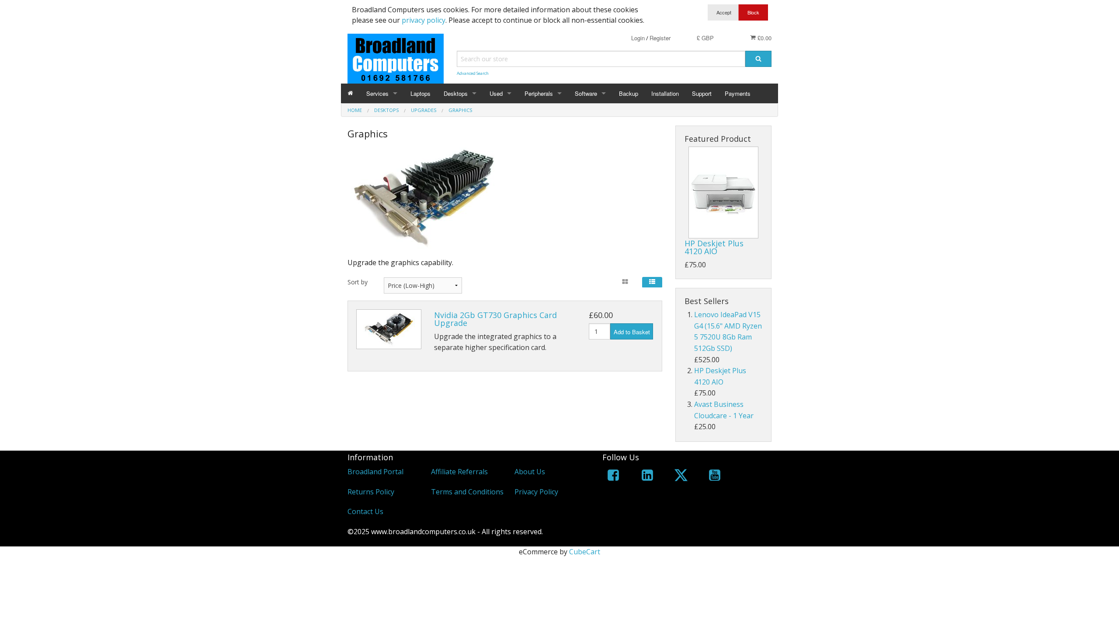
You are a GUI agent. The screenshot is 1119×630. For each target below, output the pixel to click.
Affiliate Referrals (459, 471)
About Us (529, 471)
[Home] (350, 93)
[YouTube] (714, 477)
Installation (665, 93)
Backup (628, 93)
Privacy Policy (536, 492)
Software (586, 93)
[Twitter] (681, 477)
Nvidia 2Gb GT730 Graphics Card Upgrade (495, 319)
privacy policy (423, 20)
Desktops (456, 93)
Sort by (358, 282)
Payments (738, 93)
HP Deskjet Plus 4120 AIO (714, 247)
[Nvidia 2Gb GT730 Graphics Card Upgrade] (389, 329)
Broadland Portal (375, 471)
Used (496, 93)
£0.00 (763, 38)
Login (638, 38)
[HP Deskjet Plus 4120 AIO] (723, 192)
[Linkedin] (647, 477)
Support (702, 93)
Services (377, 93)
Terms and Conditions (467, 492)
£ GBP (705, 38)
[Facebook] (613, 477)
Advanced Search (473, 73)
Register (660, 38)
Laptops (420, 93)
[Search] (758, 59)
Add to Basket (632, 332)
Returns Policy (371, 492)
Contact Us (365, 511)
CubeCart (584, 551)
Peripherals (539, 93)
